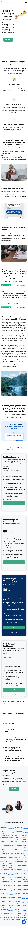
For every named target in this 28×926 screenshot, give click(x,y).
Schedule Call (14, 507)
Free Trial (14, 502)
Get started (8, 39)
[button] (24, 922)
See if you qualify (8, 499)
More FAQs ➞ (4, 716)
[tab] (10, 448)
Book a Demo (8, 45)
